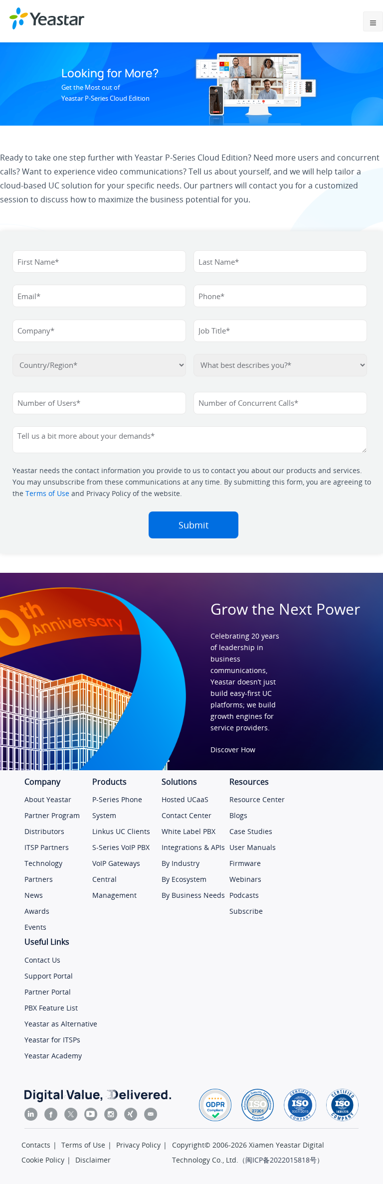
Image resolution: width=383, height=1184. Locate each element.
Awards (36, 911)
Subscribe (246, 911)
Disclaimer (93, 1160)
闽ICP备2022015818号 (281, 1160)
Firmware (245, 863)
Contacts (35, 1145)
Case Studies (250, 831)
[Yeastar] (46, 18)
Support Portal (48, 976)
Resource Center (257, 799)
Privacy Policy (138, 1145)
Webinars (245, 879)
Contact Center (186, 815)
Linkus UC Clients (121, 831)
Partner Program (52, 815)
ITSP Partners (46, 847)
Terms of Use (47, 493)
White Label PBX (188, 831)
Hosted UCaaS (185, 799)
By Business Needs (193, 895)
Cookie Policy (42, 1160)
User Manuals (252, 847)
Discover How (232, 749)
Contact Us (42, 960)
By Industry (180, 863)
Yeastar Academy (53, 1055)
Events (35, 927)
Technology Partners (43, 871)
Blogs (238, 815)
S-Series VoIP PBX (121, 847)
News (33, 895)
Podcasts (244, 895)
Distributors (44, 831)
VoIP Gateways (116, 863)
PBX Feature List (51, 1008)
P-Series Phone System (117, 807)
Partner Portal (47, 992)
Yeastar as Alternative (60, 1023)
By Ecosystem (184, 879)
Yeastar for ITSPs (52, 1039)
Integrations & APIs (193, 847)
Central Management (114, 887)
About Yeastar (47, 799)
